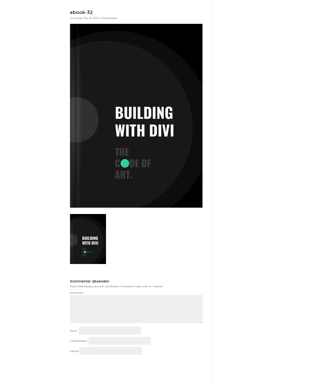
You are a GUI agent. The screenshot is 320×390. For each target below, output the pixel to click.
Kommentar (77, 292)
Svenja (78, 18)
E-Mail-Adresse (79, 341)
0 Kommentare (108, 18)
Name (74, 330)
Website (74, 351)
